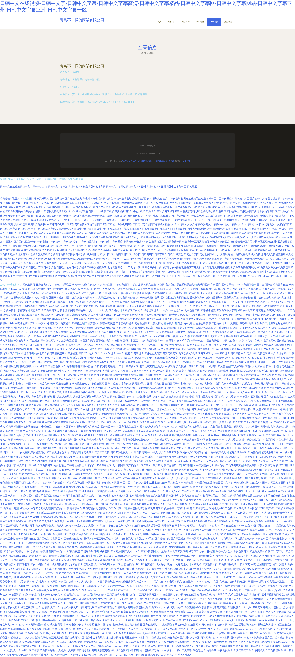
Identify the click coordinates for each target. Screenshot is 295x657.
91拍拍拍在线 (105, 603)
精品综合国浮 (181, 443)
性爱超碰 (161, 379)
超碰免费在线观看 (74, 560)
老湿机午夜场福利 (43, 517)
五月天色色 (43, 538)
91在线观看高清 (62, 357)
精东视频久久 (265, 422)
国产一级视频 (258, 581)
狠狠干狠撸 (282, 465)
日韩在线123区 (58, 375)
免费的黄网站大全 (196, 319)
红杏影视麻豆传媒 (168, 336)
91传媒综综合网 (125, 598)
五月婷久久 (115, 310)
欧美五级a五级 (201, 547)
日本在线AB (136, 585)
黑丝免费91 (188, 491)
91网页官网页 (165, 413)
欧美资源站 (243, 461)
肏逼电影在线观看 (10, 607)
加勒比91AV (68, 211)
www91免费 (243, 525)
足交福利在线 (51, 362)
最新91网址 (157, 392)
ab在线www (166, 310)
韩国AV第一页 (271, 478)
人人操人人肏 (33, 430)
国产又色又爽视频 (62, 396)
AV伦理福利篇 (273, 405)
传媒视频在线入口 (161, 288)
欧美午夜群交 (155, 646)
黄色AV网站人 (38, 207)
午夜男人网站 (27, 525)
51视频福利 (44, 370)
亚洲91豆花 (114, 478)
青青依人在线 (282, 491)
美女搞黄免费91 (213, 336)
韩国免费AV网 (193, 499)
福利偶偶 (21, 521)
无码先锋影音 (133, 362)
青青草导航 (183, 340)
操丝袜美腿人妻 (81, 400)
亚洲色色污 (17, 327)
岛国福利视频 (215, 409)
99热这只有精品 (190, 439)
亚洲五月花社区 (81, 616)
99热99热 (18, 486)
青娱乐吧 (243, 633)
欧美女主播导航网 (238, 624)
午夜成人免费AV (222, 293)
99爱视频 (171, 306)
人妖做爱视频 (83, 542)
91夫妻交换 (254, 452)
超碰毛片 (27, 517)
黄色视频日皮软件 (219, 288)
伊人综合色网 (73, 405)
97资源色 (44, 611)
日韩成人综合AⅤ (50, 641)
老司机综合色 (66, 529)
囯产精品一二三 (212, 306)
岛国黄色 (140, 327)
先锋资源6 (173, 637)
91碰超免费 (113, 202)
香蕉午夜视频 (22, 319)
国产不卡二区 (131, 512)
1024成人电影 (89, 486)
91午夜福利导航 (95, 611)
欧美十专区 (158, 568)
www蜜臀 (224, 637)
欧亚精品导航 (200, 508)
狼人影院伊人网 (281, 555)
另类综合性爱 (186, 357)
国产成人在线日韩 (168, 628)
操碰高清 (248, 349)
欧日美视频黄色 (36, 452)
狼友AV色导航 (218, 491)
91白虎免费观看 (130, 422)
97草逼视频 (269, 611)
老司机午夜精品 (91, 426)
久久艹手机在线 (219, 456)
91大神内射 (245, 607)
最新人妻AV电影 (18, 409)
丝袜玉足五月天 (177, 400)
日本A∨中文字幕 (265, 620)
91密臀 (216, 383)
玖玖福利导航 (252, 340)
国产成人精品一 (117, 529)
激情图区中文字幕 (223, 482)
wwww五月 (52, 573)
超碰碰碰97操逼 (110, 482)
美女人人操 (271, 469)
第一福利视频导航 (137, 508)
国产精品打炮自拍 (239, 486)
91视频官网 (267, 443)
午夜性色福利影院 (25, 323)
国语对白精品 (103, 340)
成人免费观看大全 (80, 461)
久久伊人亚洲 (141, 482)
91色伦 (222, 495)
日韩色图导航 (285, 603)
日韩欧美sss (44, 646)
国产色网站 (38, 336)
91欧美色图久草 (35, 603)
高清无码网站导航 (140, 301)
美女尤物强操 (65, 379)
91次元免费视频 (282, 525)
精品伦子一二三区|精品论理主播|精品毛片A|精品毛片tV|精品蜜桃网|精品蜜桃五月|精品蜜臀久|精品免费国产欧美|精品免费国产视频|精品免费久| (188, 258)
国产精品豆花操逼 (27, 370)
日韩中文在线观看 (185, 331)
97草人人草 (191, 585)
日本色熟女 (18, 616)
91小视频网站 (25, 353)
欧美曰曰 (126, 611)
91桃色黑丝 (111, 327)
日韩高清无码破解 (196, 538)
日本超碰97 (99, 594)
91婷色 (56, 284)
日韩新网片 (66, 616)
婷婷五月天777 (85, 628)
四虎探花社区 (104, 465)
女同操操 (68, 491)
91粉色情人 (151, 344)
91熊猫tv (57, 426)
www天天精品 (32, 624)
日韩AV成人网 (281, 422)
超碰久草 (11, 465)
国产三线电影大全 (120, 452)
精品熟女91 (141, 357)
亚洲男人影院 (94, 357)
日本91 (161, 340)
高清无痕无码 (170, 353)
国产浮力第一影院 (274, 564)
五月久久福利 (233, 598)
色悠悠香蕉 (202, 323)
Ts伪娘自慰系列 (93, 560)
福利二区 (81, 344)
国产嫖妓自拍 (58, 508)
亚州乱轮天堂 (184, 327)
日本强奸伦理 (111, 499)
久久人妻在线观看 (195, 314)
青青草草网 (59, 486)
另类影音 (187, 465)
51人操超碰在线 (167, 486)
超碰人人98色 (210, 469)
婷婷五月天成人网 (40, 508)
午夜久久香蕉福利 (160, 469)
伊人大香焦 (232, 439)
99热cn (170, 564)
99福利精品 (151, 641)
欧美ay (47, 633)
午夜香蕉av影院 (67, 336)
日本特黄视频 (23, 504)
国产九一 (163, 400)
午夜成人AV (132, 628)
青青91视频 (93, 319)
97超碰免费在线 (258, 551)
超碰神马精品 (238, 529)
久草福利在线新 (183, 508)
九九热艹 (70, 344)
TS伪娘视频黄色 (234, 465)
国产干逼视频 (178, 538)
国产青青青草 (141, 207)
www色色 (70, 327)
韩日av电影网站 (187, 409)
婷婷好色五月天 (73, 504)
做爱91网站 (116, 344)
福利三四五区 (155, 508)
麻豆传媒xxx (113, 422)
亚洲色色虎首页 (153, 353)
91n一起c (183, 379)
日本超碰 (190, 405)
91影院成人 (258, 650)
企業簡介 (171, 21)
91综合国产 (10, 293)
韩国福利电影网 (25, 577)
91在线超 (252, 430)
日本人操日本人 (12, 400)
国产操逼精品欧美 (23, 301)
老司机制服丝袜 (270, 452)
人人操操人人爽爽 (61, 525)
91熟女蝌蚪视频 (15, 598)
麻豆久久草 (235, 456)
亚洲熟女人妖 (22, 551)
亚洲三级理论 (186, 542)
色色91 (217, 620)
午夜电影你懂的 (87, 430)
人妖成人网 (282, 426)
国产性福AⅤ (238, 521)
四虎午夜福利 (249, 585)
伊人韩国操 (41, 297)
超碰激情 (142, 387)
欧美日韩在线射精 (163, 573)
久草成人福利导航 (229, 581)
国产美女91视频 (239, 202)
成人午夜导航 (279, 430)
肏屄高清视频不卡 (57, 353)
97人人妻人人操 (40, 456)
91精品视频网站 (257, 603)
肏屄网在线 (182, 297)
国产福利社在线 (262, 297)
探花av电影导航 (228, 633)
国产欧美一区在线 (235, 577)
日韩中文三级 (103, 555)
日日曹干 (219, 577)
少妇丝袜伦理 (207, 551)
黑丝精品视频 (41, 590)
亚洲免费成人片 (119, 456)
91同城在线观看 (199, 288)
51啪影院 (69, 366)
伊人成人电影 (170, 542)
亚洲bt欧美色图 (155, 383)
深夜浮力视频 (223, 349)
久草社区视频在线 (238, 594)
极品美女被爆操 (154, 327)
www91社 (184, 628)
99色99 (166, 426)
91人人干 (98, 297)
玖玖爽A (104, 504)
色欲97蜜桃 (86, 362)
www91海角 (265, 555)
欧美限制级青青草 (277, 512)
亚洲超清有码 (47, 387)
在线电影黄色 (59, 633)
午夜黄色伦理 (52, 422)
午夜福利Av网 (220, 624)
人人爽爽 (175, 439)
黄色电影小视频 (284, 439)
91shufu (10, 568)
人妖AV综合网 (132, 525)
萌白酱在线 (14, 555)
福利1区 (122, 508)
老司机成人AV (44, 409)
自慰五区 (128, 504)
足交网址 (286, 495)
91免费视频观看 (136, 418)
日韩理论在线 (275, 542)
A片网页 (246, 568)
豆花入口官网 (162, 521)
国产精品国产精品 (85, 340)
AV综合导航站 (256, 469)
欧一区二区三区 (199, 517)
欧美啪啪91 (249, 560)
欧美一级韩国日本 (62, 474)
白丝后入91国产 (258, 482)
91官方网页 (243, 564)
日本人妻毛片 (128, 573)
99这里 (49, 461)
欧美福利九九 (279, 297)
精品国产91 (232, 499)
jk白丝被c (175, 650)
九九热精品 (123, 547)
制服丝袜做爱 (178, 469)
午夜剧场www (45, 314)
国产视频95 (130, 577)
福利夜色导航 (204, 594)
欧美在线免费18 (216, 598)
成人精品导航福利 (175, 568)
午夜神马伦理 (90, 198)
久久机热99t (59, 482)
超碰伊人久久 (157, 504)
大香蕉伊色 (33, 387)
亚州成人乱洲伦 (252, 491)
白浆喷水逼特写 (98, 529)
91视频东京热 (146, 478)
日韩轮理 (89, 624)
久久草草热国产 (230, 383)
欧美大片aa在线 (241, 293)
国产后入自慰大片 (267, 375)
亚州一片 (32, 357)
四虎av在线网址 (186, 323)
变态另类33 (36, 310)
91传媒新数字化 (231, 641)
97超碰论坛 (57, 560)
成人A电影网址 (167, 607)
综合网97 (128, 486)
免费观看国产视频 (272, 306)
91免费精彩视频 (227, 564)
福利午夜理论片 (24, 443)
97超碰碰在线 (60, 534)
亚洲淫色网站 (55, 366)
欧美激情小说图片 (10, 198)
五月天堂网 (63, 220)
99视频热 (31, 542)
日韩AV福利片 (256, 646)
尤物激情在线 (144, 396)
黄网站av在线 (96, 211)
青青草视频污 (129, 430)
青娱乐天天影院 (28, 379)
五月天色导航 (255, 478)
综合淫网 (193, 624)
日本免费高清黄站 (221, 413)
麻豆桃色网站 (231, 211)
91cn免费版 (231, 323)
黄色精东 (33, 611)
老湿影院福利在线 (29, 512)
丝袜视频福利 (182, 641)
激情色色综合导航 (150, 448)
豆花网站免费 (90, 413)
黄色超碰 (255, 319)
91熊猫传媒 (140, 654)
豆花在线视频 (265, 577)
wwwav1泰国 (40, 366)
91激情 (149, 211)
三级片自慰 (87, 495)
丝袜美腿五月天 (258, 534)
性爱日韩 (242, 478)
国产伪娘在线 (275, 301)
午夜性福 (169, 387)
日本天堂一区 (141, 370)
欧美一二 (99, 327)
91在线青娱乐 (171, 452)
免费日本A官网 (170, 547)
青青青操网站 (205, 353)
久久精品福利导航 (250, 383)
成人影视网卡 (166, 435)
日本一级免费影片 (76, 611)
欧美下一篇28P (16, 542)
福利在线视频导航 (191, 198)
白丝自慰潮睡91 (55, 288)
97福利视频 (151, 443)
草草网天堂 (67, 306)
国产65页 (272, 603)
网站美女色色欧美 (245, 538)
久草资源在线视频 (84, 306)
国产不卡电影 (196, 603)
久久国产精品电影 (154, 585)
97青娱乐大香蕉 (218, 517)
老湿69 (17, 413)
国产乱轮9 (32, 521)
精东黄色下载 (68, 628)
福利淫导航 (177, 521)
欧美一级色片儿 (225, 379)
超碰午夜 (219, 400)
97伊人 (170, 504)
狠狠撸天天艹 (127, 538)
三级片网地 (183, 456)
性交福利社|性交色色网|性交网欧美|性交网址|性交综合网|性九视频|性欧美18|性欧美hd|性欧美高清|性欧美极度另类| (180, 263)
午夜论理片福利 (95, 439)
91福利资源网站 (147, 340)
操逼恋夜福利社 (29, 607)
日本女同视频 (42, 448)
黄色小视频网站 (145, 521)
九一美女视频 (217, 611)
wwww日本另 (155, 387)
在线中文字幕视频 (120, 542)
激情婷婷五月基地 (50, 499)
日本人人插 (109, 387)
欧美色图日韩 (241, 551)
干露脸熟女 (184, 202)
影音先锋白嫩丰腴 (121, 336)
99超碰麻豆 (45, 426)
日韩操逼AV (94, 620)
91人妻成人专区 (218, 547)
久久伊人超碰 (117, 362)
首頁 (159, 21)
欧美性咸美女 (274, 448)
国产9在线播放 (130, 478)
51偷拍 (101, 525)
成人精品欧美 (203, 646)
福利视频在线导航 (120, 443)
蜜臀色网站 (10, 370)
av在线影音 (180, 448)
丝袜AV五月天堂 (221, 529)
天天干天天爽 (123, 620)
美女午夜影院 (211, 461)
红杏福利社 (97, 474)
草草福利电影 (179, 624)
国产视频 (109, 211)
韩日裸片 (150, 456)
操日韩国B (31, 547)
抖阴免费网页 (27, 284)
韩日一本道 (196, 340)
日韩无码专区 (239, 357)
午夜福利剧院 (11, 366)
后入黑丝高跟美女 (277, 581)
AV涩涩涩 (54, 306)
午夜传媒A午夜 (238, 301)
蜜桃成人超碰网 (11, 220)
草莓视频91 (227, 538)
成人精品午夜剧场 (219, 486)
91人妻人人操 (81, 379)
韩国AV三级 (177, 405)
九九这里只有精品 (102, 349)
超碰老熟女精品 (87, 598)
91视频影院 (165, 624)
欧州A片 (111, 547)
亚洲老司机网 (134, 349)
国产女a (117, 430)
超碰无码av (23, 310)
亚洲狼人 (229, 387)
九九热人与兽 (197, 379)
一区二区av (126, 482)
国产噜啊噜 (23, 564)
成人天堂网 (264, 327)
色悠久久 (179, 310)
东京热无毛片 (165, 443)
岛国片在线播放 (221, 430)
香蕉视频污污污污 (166, 456)
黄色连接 (16, 637)
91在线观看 (81, 211)
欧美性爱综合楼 (74, 624)
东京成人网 (286, 452)
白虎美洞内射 (190, 534)
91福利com (27, 573)
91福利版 (196, 564)
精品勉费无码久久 (91, 405)
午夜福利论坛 (188, 375)
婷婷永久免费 (126, 327)
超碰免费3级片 (16, 547)
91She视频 (196, 443)
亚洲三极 (122, 331)
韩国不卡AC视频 (72, 426)
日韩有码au (82, 310)
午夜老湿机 (257, 564)
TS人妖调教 (237, 366)
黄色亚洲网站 (272, 646)
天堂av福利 (202, 301)
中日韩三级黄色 (51, 628)
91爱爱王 (238, 422)
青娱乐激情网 (213, 504)
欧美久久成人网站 (281, 327)
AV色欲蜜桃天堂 (31, 641)
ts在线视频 (193, 293)
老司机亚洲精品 (230, 504)
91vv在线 (232, 555)
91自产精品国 (72, 452)
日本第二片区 (241, 198)
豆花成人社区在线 (101, 314)
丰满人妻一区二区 (267, 336)
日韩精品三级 (148, 284)
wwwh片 (152, 336)
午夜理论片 (228, 198)
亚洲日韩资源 (135, 603)
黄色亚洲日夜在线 (156, 611)
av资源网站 (247, 284)
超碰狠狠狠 (275, 534)
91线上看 (39, 443)
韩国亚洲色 (285, 331)
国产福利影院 (197, 478)
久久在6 (92, 284)
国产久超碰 (146, 375)
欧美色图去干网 (40, 375)
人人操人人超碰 (203, 383)
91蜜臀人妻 (87, 564)
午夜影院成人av (52, 469)
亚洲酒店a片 (92, 323)
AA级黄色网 (259, 573)
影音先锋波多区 (148, 422)
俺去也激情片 (76, 331)
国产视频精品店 (78, 387)
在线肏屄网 (30, 646)
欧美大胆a (261, 547)
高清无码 (153, 461)
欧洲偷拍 (55, 590)
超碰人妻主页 (101, 362)
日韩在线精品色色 (127, 400)
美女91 (152, 560)
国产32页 (235, 534)
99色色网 (48, 504)
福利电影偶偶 (280, 577)
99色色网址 (36, 362)
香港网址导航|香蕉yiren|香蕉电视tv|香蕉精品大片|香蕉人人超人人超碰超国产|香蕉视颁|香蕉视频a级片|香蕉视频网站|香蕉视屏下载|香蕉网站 (214, 237)
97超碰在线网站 (89, 551)
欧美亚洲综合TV (246, 344)
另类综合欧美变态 (155, 306)
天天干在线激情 (139, 542)
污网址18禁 (68, 207)
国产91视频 (111, 383)
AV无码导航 (257, 525)
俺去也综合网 (101, 628)
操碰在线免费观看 (155, 495)
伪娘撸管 (169, 508)
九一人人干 (183, 306)
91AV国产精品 (171, 517)
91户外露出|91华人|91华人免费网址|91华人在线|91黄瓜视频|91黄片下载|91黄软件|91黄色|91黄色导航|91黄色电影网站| (151, 254)
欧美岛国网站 (51, 310)
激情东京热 (163, 409)
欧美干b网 (11, 426)
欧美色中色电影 (54, 443)
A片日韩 (87, 297)
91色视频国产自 (106, 598)
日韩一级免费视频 (54, 564)
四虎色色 (129, 534)
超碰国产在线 (172, 375)
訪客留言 (228, 21)
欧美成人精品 (47, 512)
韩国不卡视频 (56, 297)
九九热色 (87, 499)
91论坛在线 (210, 650)
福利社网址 (185, 547)
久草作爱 (96, 469)
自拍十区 (260, 616)
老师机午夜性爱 (50, 616)
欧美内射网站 (158, 534)
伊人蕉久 (208, 577)
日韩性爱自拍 (45, 327)
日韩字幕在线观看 (244, 542)
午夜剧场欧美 (135, 331)
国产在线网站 (150, 624)
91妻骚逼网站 (167, 594)
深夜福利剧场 (82, 314)
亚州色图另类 (268, 319)
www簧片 (41, 323)
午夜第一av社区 (113, 474)
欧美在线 (216, 435)
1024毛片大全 (155, 581)
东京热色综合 (7, 336)
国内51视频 (240, 508)
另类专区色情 (72, 564)
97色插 (228, 508)
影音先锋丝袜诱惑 (156, 314)
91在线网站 (269, 439)
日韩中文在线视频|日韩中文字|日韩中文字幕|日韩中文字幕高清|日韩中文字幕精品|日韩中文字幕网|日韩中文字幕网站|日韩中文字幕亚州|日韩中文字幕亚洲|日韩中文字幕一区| (93, 186)
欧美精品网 (211, 478)
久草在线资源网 (35, 422)
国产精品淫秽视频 (86, 650)
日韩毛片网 (241, 387)
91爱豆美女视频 (123, 607)
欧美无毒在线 (280, 284)
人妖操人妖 (217, 387)
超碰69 (124, 499)
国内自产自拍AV (137, 517)
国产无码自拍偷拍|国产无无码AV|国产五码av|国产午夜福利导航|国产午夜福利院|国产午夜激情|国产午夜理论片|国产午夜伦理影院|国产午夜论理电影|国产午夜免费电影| (90, 245)
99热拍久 (37, 504)
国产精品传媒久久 (219, 301)
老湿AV (250, 628)
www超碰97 (272, 568)
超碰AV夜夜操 (90, 504)
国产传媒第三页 (127, 426)
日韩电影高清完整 (217, 607)
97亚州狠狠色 (154, 517)
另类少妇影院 (258, 448)
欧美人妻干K (185, 461)
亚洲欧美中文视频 (268, 215)
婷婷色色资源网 (65, 547)
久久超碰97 (162, 551)
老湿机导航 (60, 517)
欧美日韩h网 (79, 357)
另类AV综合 (203, 590)
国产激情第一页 (172, 465)
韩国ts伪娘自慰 (101, 443)
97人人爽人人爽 (47, 547)
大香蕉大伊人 (109, 370)
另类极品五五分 (219, 590)
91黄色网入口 (210, 564)
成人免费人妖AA (157, 654)
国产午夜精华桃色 (39, 560)
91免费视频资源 (157, 637)
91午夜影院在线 (202, 465)
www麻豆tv (243, 396)
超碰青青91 (48, 319)
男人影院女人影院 (141, 620)
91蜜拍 (286, 534)
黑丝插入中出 (275, 547)
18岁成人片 (213, 616)
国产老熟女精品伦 (164, 331)
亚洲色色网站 (226, 469)
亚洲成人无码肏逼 (17, 288)
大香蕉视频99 (274, 387)
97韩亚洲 (115, 448)
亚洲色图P (65, 400)
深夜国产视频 (13, 202)
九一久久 (264, 517)
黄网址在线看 (210, 573)
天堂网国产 (203, 284)
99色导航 (198, 650)
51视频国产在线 (131, 310)
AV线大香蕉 (30, 314)
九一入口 (131, 396)
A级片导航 (192, 366)
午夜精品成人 (50, 529)
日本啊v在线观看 (200, 387)
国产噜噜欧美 (204, 555)
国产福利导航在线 (28, 426)
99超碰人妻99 (72, 409)
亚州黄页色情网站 (245, 620)
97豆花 (246, 598)
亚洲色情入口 (111, 297)
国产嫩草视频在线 (208, 207)
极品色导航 (235, 590)
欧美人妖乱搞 (248, 400)
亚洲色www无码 (171, 555)
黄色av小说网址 (90, 590)
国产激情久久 (162, 538)
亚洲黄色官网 (189, 349)
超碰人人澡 (251, 327)
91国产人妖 (58, 344)
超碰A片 (20, 383)
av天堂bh (103, 418)
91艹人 (269, 529)
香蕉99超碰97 (238, 430)
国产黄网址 (79, 439)
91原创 (47, 344)
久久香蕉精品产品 (87, 512)
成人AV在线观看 (154, 202)
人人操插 (185, 517)
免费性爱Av (10, 564)
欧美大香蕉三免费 (189, 370)
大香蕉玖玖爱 (88, 288)
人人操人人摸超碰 (23, 435)
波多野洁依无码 (274, 616)
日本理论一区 (204, 568)
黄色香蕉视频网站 (219, 418)
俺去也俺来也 (108, 379)
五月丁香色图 (117, 628)
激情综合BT (55, 495)
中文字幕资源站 (178, 551)
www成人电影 (155, 452)
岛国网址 (285, 478)
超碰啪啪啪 (246, 297)
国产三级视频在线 (282, 202)
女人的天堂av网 (214, 448)
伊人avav (246, 641)
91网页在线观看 (43, 301)
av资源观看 (241, 469)
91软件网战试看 (203, 357)
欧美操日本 (10, 310)
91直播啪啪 (45, 331)
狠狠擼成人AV (237, 628)
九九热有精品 (190, 529)
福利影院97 (86, 538)
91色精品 (44, 607)
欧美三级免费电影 (34, 585)
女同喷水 (283, 336)
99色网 (161, 284)
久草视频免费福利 (105, 491)
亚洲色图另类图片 (13, 418)
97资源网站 (51, 418)
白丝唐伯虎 (19, 422)
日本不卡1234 (18, 534)
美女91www (218, 439)
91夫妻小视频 (232, 400)
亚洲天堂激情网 (120, 301)
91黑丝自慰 (218, 465)
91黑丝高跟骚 (211, 340)
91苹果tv (202, 598)
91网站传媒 (198, 633)
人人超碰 (121, 491)
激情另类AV (195, 362)
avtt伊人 (79, 581)
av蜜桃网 (143, 637)
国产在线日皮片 (73, 198)
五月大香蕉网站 (39, 654)
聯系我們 (200, 21)
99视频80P (273, 573)
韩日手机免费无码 (80, 577)
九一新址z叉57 (143, 598)
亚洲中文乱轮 (7, 443)
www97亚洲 (22, 362)
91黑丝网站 (71, 478)
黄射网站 (77, 499)
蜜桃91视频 (230, 409)
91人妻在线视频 (140, 469)
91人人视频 (68, 293)
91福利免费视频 (52, 211)
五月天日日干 (282, 620)
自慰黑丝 (55, 538)
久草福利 (32, 439)
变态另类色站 (137, 495)
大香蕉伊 (66, 499)
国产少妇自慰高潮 (69, 362)
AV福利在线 (143, 633)
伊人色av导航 (72, 288)
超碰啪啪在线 (198, 616)
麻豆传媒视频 (98, 400)
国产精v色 (241, 646)
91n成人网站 (185, 392)
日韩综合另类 (194, 469)
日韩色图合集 (283, 353)
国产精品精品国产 (244, 379)
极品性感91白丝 (177, 293)
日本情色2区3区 (256, 508)
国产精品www (171, 590)
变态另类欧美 (164, 560)
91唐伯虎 (126, 469)
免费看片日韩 (169, 207)
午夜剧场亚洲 (250, 456)
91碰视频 (233, 607)
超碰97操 (244, 439)
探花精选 (243, 306)
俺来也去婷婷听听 (133, 474)
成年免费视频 (250, 215)
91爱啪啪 (280, 443)
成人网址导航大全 (119, 435)
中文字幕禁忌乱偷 (254, 637)
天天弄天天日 (102, 452)
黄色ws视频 (255, 624)
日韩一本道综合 (278, 409)
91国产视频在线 (227, 478)
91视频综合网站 (224, 542)
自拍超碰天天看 (90, 456)
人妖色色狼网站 (243, 573)
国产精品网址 (36, 405)
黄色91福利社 (54, 207)
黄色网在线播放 (140, 198)
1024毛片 (218, 568)
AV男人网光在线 (106, 288)
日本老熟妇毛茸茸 (37, 581)
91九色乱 (43, 392)
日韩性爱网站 (56, 478)
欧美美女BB (211, 633)
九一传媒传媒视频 (206, 375)
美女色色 (170, 284)
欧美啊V (153, 607)
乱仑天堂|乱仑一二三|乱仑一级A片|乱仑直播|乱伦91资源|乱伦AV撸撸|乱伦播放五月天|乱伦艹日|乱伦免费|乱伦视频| (169, 267)
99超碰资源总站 (267, 456)
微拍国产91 (189, 581)
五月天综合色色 (152, 547)
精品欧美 (140, 202)
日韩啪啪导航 (7, 461)
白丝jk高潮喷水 (73, 413)
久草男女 (198, 461)
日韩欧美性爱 (18, 603)
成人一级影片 (45, 357)
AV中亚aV (46, 486)
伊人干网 (98, 499)
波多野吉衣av (141, 504)
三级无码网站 (155, 590)
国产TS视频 (150, 413)
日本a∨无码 (250, 422)
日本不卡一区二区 (224, 405)
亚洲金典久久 (43, 284)
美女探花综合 (18, 387)
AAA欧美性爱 (186, 482)
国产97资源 (19, 357)
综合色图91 (258, 568)
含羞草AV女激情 (159, 577)
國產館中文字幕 (54, 603)
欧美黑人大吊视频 (65, 521)
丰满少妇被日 (136, 456)
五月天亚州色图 (249, 517)
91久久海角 (36, 344)
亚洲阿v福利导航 (104, 607)
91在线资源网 (262, 379)
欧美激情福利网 (124, 207)
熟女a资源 (156, 633)
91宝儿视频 (98, 573)
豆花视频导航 (231, 297)
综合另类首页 (274, 560)
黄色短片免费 (112, 573)
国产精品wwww (109, 426)
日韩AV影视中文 (223, 362)
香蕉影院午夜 (197, 297)
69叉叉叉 (223, 207)
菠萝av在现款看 (285, 357)
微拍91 (269, 525)
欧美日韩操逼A (113, 439)
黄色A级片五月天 (174, 585)
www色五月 (36, 529)
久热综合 (18, 349)
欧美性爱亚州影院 (126, 581)
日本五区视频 (95, 387)
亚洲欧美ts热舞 (179, 362)
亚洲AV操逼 (55, 598)
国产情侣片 (254, 202)
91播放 (219, 211)
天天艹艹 (55, 607)
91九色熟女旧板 (206, 349)
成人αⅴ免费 (28, 400)
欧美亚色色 (53, 349)
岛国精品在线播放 (112, 215)
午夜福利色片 (283, 585)
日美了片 (253, 633)
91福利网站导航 (209, 495)
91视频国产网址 (107, 413)
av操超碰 (191, 568)
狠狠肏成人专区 (119, 495)
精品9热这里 (275, 590)
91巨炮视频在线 (70, 538)
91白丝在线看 (19, 452)
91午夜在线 (174, 198)
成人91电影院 (178, 426)
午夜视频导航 (166, 344)
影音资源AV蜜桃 (84, 366)
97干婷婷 (208, 474)
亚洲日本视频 (15, 585)
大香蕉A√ (203, 585)
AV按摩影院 (100, 366)
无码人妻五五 (130, 340)
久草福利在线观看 (171, 349)
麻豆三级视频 (284, 624)
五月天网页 (15, 641)
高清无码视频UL (127, 392)
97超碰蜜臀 (32, 331)
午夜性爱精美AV (138, 499)
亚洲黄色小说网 (249, 504)
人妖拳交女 (251, 362)
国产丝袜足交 (80, 620)
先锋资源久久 (182, 564)
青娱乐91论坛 (188, 555)
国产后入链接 (139, 336)
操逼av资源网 (207, 370)
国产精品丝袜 (184, 486)
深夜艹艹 (149, 331)
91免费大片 (143, 392)
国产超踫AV (131, 594)
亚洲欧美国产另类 (249, 211)
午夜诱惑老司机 (152, 603)
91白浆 (32, 409)
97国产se (235, 418)
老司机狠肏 (87, 452)
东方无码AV (213, 538)
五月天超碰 (205, 534)
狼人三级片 (208, 215)
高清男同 (220, 215)
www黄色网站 (149, 435)
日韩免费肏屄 (215, 512)
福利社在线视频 (269, 331)
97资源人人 (196, 306)
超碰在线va (136, 547)
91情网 (28, 349)
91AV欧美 (116, 551)
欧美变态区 (262, 538)
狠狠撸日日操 (71, 443)
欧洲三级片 (258, 405)
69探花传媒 (234, 547)
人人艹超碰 (185, 336)
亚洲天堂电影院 (284, 400)
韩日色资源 (172, 370)
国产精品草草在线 (38, 495)
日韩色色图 (34, 293)
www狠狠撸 (45, 534)
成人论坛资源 (40, 478)
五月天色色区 (25, 590)
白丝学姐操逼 (144, 573)
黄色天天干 (230, 448)
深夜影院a (256, 439)
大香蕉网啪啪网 (152, 555)
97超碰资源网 (121, 284)
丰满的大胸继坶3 (125, 288)
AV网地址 (205, 439)
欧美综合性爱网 (72, 456)
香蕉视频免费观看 (87, 418)
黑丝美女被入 (62, 319)
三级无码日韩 (172, 383)
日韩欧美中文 (18, 439)
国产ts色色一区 (228, 461)
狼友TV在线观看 (185, 607)
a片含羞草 (163, 499)
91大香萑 (103, 486)
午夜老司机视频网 (41, 396)
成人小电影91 (185, 654)
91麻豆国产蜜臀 (257, 387)
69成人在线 (24, 375)
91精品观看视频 (149, 310)
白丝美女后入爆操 (167, 418)
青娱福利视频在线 (197, 426)
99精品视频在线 (27, 538)
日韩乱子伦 (188, 396)
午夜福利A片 (205, 430)
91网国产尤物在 (177, 215)
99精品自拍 (160, 529)
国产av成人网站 (249, 499)
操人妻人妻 (238, 413)
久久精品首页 (34, 628)
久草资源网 (26, 469)
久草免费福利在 (274, 650)
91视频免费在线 (158, 198)
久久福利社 (274, 607)
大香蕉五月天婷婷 (204, 542)
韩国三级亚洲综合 (84, 491)
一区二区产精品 (120, 314)
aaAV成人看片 (138, 314)
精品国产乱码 (86, 607)
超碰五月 (181, 430)
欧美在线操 (170, 327)
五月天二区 (106, 590)
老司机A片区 (284, 435)
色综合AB (134, 375)
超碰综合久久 (157, 370)
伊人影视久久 (7, 362)
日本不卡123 (82, 529)
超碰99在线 (159, 396)
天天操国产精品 (260, 641)
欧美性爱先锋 (241, 482)
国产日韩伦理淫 (234, 215)
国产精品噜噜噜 (84, 327)
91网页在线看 (202, 413)
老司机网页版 (147, 366)
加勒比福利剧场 (151, 349)
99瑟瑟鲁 (106, 319)
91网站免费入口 (61, 435)
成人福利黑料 (57, 624)
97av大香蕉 (172, 301)
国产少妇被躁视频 (66, 512)
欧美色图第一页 (204, 405)
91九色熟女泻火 (275, 598)
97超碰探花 (65, 620)
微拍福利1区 (158, 301)
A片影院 (133, 650)
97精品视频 (73, 551)
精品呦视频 (271, 198)
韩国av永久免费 (73, 297)
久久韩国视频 (101, 564)
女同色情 (185, 616)
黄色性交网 (140, 323)
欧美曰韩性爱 (79, 284)
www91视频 (123, 353)
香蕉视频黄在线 (285, 340)
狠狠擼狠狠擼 (122, 211)
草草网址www (76, 568)
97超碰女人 (283, 319)
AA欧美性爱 (88, 435)
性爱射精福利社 (222, 521)
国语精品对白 (74, 508)
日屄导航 (178, 560)
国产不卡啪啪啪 (111, 357)
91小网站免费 (227, 340)
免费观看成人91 (20, 560)
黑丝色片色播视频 (280, 323)
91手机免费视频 (267, 504)
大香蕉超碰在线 (106, 650)
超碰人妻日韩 (99, 577)
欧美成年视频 (23, 215)
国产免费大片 (257, 198)
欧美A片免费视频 (237, 495)
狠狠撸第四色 (130, 215)
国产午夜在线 (170, 620)
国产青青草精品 (176, 314)
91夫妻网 (201, 525)
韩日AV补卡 (257, 392)
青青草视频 (219, 499)
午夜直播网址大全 (277, 310)
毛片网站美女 (105, 198)
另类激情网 (142, 409)
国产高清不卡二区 (85, 207)
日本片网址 (31, 392)
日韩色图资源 (117, 396)
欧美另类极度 (66, 581)
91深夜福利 (19, 340)
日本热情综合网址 (185, 525)
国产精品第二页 (148, 628)
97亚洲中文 (271, 392)
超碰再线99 (76, 448)
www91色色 (203, 581)
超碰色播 (154, 430)
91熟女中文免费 (266, 585)
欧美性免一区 (216, 508)
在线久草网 (250, 465)
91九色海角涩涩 (65, 340)
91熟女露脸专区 (143, 293)
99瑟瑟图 (43, 306)
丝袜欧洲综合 (57, 611)
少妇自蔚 (234, 370)
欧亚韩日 (245, 581)
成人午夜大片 (142, 288)
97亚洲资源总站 (12, 517)
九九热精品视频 (220, 534)
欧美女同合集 (15, 646)
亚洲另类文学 (120, 375)
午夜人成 (38, 469)
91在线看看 (211, 603)
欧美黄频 (88, 633)
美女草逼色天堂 (22, 456)
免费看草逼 (123, 413)
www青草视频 (221, 353)
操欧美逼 (281, 314)
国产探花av (236, 353)
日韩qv (7, 452)
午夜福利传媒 (183, 633)
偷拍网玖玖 (217, 396)
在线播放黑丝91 (15, 306)
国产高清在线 (181, 344)
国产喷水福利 (61, 461)
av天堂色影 (91, 331)
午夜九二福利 (229, 306)
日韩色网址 (167, 525)
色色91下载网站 (127, 633)
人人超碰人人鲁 (12, 650)
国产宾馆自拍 (134, 529)
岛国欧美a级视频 (188, 353)
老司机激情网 (219, 646)
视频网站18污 (120, 306)
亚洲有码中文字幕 (226, 310)
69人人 (104, 310)
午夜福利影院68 (92, 370)
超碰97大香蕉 (18, 581)
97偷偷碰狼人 (125, 370)
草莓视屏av (67, 422)
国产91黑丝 (116, 504)
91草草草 (193, 551)
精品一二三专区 (53, 491)
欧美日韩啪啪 (47, 650)
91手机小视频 (208, 310)
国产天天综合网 (110, 409)
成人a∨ (4, 409)
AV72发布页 (266, 633)
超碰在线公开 (266, 499)
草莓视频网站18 (265, 400)
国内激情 (210, 379)
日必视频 (73, 353)
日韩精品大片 (202, 396)
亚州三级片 (85, 443)
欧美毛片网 (22, 568)
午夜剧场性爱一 (111, 293)
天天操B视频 (139, 383)
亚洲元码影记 (67, 349)
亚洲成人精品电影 (184, 413)
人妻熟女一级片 (81, 396)
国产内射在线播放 (274, 396)
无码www (251, 577)
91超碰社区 (137, 413)
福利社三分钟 (129, 637)
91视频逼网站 (149, 362)
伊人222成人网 (46, 439)
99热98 (232, 344)
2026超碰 (238, 362)
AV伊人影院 (23, 654)
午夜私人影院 (7, 344)
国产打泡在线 (216, 323)
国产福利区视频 (274, 508)
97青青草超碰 (31, 620)
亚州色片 (261, 560)
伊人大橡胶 (206, 293)
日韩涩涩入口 (99, 478)
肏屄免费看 (155, 542)
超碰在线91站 (205, 521)
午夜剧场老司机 (126, 521)
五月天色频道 (107, 581)
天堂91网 (113, 392)
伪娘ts (152, 409)
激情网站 (114, 461)
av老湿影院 (115, 486)
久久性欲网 (62, 387)
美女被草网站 (42, 525)
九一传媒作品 (71, 603)
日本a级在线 (171, 202)
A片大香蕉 (230, 396)
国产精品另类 (22, 207)
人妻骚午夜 (137, 443)
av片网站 (36, 319)
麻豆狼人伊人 (70, 598)
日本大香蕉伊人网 (128, 366)
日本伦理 (172, 379)
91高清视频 (137, 353)
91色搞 (20, 624)
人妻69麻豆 (262, 409)
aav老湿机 (22, 495)
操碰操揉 (36, 215)
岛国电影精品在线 (189, 620)
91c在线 (33, 568)
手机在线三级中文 (123, 590)
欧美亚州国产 (16, 392)
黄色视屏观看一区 (150, 525)
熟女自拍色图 (72, 392)
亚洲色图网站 (127, 202)
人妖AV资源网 (60, 331)
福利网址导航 (43, 474)
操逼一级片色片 (224, 551)
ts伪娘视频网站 (177, 577)
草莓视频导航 (175, 529)
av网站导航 (255, 306)
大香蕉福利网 (221, 327)
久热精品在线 (94, 293)
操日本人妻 (56, 456)
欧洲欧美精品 (226, 603)
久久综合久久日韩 (64, 314)
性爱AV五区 (122, 585)
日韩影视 (5, 628)
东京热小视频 (113, 637)
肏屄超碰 (197, 573)
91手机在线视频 (227, 525)
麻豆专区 (151, 418)
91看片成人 (120, 603)
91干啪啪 (159, 211)
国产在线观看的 (14, 211)
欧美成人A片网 (267, 413)
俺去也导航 (59, 465)
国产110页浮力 (276, 551)
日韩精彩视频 (267, 426)
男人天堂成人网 (269, 383)
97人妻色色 (224, 366)
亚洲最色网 (257, 396)
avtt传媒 (164, 650)
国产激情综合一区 (189, 637)
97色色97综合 (187, 590)
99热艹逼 (212, 319)
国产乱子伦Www (231, 284)
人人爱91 (91, 525)
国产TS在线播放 (232, 443)
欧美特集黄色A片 (81, 383)
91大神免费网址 (146, 379)
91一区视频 (71, 654)
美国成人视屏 (11, 508)
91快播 (240, 340)
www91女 (92, 344)
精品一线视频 (167, 430)
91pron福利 (37, 564)
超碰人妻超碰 (173, 396)
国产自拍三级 (168, 297)
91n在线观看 (155, 357)
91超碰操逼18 (195, 577)
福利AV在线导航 (182, 573)
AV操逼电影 (164, 362)
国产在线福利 (57, 198)
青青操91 (266, 207)
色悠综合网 (10, 577)
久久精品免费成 (233, 560)
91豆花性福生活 (246, 409)
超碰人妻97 (187, 383)
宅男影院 (182, 418)
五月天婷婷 (278, 207)
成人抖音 (214, 202)
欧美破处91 (144, 439)
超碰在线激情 (187, 301)
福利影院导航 (220, 594)
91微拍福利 (140, 590)
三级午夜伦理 (276, 461)
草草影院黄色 (282, 344)
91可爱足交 (98, 616)
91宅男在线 (250, 353)
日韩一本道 (272, 366)
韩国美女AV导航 (107, 508)
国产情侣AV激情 (155, 319)
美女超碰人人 (226, 573)
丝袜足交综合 (156, 482)
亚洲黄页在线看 (42, 435)
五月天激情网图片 (149, 594)
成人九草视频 (83, 521)
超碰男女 (113, 366)
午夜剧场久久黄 (278, 517)
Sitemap (186, 161)
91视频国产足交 (180, 288)
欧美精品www (83, 349)
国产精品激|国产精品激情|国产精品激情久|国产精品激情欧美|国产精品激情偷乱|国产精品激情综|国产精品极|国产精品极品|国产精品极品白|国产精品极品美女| (194, 233)
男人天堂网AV (200, 392)
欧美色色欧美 (170, 357)
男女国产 (11, 654)
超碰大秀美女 (188, 598)
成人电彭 (160, 564)
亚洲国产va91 (236, 314)
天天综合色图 (90, 641)
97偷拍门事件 (23, 461)
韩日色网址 (269, 357)
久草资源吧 (288, 405)
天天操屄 (122, 517)
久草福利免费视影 (46, 220)
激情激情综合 (128, 405)
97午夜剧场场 (174, 534)
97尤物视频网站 (283, 499)
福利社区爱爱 (150, 616)
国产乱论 (192, 430)
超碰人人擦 (273, 474)
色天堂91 (40, 573)
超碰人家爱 (273, 293)
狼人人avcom (184, 512)
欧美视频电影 (207, 211)
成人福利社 (228, 620)
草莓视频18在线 (125, 568)
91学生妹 (9, 551)
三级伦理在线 (90, 508)
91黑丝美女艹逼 (81, 474)
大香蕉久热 (125, 383)
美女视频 (181, 366)
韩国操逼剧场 (73, 486)
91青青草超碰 (114, 577)
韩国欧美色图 (42, 400)
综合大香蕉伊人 (114, 534)
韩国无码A (169, 633)
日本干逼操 (184, 474)
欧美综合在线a (71, 555)
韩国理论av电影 (36, 288)
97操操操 (117, 340)
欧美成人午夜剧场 (40, 551)
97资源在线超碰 (282, 633)
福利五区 (99, 633)
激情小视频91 (204, 560)
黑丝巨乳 (158, 465)
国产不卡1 (146, 465)
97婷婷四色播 (105, 284)
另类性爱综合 (104, 646)
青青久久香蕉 (33, 616)
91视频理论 (22, 344)
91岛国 (214, 581)
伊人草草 (59, 504)
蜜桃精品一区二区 (134, 564)
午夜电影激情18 (226, 650)
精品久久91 (46, 383)
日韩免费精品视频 (64, 202)
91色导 (174, 409)
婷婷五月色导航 (102, 538)
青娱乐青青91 (34, 482)
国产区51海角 (86, 353)
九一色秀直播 (192, 310)
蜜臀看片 (171, 340)
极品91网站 (265, 430)
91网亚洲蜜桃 (92, 568)
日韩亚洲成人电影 (127, 379)
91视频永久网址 (100, 396)
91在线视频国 (166, 641)
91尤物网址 (28, 413)
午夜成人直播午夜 (169, 616)
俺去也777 (40, 353)
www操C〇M (282, 529)
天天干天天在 (243, 650)
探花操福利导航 (183, 435)
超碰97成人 (57, 370)
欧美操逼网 (167, 448)
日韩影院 (92, 585)
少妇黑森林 (222, 370)
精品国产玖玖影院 (113, 560)
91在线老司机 (268, 340)
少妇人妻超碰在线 (189, 495)
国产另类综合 (177, 499)
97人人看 (266, 202)
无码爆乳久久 (268, 314)
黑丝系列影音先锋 (186, 284)
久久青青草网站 (22, 396)
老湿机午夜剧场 (30, 594)
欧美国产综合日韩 (52, 555)
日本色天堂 (234, 517)
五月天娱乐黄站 (115, 594)
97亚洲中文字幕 (246, 310)
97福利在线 (168, 603)
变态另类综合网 (196, 504)
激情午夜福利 (234, 331)
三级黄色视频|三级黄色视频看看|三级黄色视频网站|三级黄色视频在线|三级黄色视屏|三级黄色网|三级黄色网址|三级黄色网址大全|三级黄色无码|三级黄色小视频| (145, 228)
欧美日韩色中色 (283, 349)
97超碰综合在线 (114, 525)
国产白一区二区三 (150, 512)
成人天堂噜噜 (136, 641)
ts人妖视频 (109, 353)
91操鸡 (228, 512)
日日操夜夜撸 (88, 555)
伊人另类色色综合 (200, 456)
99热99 (141, 426)
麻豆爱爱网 (103, 448)
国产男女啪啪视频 (275, 637)
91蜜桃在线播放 (77, 534)
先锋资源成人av (219, 452)
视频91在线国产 (264, 418)
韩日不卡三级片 (71, 495)
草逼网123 (198, 336)
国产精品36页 (143, 568)
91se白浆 (212, 525)
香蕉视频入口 (261, 370)
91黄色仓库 (182, 603)
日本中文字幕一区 (44, 202)
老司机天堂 (173, 611)
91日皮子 (13, 512)
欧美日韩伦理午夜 (96, 202)
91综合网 (181, 422)
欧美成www (28, 474)
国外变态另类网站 (224, 474)
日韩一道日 (261, 542)
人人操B (118, 512)
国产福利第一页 (248, 336)
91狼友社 (20, 331)
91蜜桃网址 (224, 319)
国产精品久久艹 (106, 654)
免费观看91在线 (266, 353)
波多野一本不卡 (166, 422)
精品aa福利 (268, 491)
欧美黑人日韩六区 (213, 443)
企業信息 (214, 21)
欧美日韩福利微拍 (279, 370)
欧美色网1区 (140, 461)
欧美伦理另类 (267, 211)
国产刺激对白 (282, 211)
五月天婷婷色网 (282, 628)
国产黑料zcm (129, 551)
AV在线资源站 (106, 641)
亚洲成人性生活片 (200, 628)
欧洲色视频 (244, 448)
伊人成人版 (171, 392)
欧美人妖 (204, 611)
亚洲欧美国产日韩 (71, 215)
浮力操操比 (234, 585)
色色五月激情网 (107, 331)
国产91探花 (269, 435)
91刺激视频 (27, 202)
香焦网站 (283, 392)
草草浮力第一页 (100, 542)
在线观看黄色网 (199, 202)
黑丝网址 (105, 456)
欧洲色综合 (68, 469)
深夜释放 (261, 310)
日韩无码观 (172, 495)
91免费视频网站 (160, 439)
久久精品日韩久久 (18, 491)
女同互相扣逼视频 (278, 482)
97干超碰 (284, 383)
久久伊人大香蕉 (66, 542)
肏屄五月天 (111, 521)
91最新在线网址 (121, 555)
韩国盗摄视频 (229, 435)
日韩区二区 (137, 555)
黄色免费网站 (83, 469)
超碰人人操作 (112, 611)
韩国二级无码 (104, 430)
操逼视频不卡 (32, 486)
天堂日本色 (111, 633)
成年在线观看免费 (92, 215)
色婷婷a (47, 482)
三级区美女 (6, 456)
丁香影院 (281, 288)
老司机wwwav (90, 301)
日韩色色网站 (48, 340)
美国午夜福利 (202, 491)
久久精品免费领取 (203, 327)
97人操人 (58, 327)
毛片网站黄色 (194, 215)
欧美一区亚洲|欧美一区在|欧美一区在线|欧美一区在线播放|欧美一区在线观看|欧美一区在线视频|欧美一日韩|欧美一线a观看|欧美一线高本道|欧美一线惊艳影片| (169, 220)
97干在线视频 (162, 405)
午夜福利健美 (140, 607)
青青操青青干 (172, 211)
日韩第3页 (254, 594)
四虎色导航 (139, 319)
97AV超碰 (200, 607)
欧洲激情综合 (262, 323)
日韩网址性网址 (75, 465)
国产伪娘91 (236, 637)
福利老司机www (251, 443)
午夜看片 (215, 284)
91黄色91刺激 (102, 495)
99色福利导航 (16, 448)
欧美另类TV (190, 521)
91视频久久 (141, 560)
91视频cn (148, 529)
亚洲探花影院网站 (246, 375)
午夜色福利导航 (83, 547)
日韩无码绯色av (209, 637)
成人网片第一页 (145, 405)
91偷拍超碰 (119, 349)
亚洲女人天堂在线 (252, 611)
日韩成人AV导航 (145, 538)
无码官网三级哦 (111, 469)
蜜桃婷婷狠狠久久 (50, 594)
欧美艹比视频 (11, 297)
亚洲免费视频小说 (122, 319)
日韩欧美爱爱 (75, 633)
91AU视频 (135, 435)
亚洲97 (153, 400)
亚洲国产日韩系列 (268, 362)
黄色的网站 (90, 375)
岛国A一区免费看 (60, 577)
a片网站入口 (76, 220)
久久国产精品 (200, 512)
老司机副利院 (159, 598)
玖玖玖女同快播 (75, 482)
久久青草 (153, 486)
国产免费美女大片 (152, 491)
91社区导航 (206, 620)
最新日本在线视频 (239, 207)
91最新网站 (102, 435)
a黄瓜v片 (157, 620)
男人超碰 (172, 654)
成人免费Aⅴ (246, 370)
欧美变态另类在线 (149, 297)
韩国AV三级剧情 (263, 284)
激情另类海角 (284, 456)
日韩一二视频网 (208, 366)
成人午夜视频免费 (105, 207)
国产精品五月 (20, 499)
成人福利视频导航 (149, 650)
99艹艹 (98, 353)
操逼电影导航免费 (71, 590)
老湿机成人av (75, 375)
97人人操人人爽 (124, 654)
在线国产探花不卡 (31, 555)
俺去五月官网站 (60, 448)
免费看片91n (237, 327)
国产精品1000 (253, 288)
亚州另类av (269, 624)
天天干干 (187, 650)
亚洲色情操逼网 (117, 418)
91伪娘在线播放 (33, 633)
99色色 (223, 344)
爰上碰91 (224, 202)
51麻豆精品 (212, 344)
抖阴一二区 (150, 474)
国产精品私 (97, 521)
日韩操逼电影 (129, 439)
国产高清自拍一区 (219, 392)
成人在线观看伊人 (51, 293)
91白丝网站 (251, 413)
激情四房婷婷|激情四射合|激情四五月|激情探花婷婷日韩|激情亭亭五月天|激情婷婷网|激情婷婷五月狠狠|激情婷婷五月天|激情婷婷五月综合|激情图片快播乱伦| (208, 241)
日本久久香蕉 (108, 568)
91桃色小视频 (137, 211)
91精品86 (90, 465)
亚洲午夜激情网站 (34, 418)
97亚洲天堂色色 (55, 452)
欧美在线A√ (186, 452)
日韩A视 (152, 499)
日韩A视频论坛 (134, 616)
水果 (146, 161)
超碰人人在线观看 (165, 366)
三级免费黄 (51, 585)
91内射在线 (39, 349)
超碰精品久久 (60, 301)
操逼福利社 (143, 577)
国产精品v (247, 590)
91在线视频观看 (87, 654)
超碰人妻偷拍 (56, 654)
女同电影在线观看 (158, 215)
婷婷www (111, 517)
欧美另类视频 (88, 392)
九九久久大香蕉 (111, 405)
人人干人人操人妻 (179, 478)
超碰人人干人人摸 (276, 486)
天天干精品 (73, 646)
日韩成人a (255, 207)
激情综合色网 (36, 491)
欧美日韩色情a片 (129, 297)
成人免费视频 (194, 400)
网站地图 (192, 186)
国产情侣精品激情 (175, 319)
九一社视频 (241, 603)
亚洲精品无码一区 (134, 344)
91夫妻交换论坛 (156, 323)
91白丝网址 (116, 564)
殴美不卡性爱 (127, 409)
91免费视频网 (182, 387)
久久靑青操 (268, 288)
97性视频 (208, 362)
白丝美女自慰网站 (33, 211)
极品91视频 (140, 486)
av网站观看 (99, 547)
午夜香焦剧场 (11, 379)
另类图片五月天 (8, 353)
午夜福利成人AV (279, 641)
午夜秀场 (171, 323)
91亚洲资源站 (11, 525)
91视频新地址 (24, 478)
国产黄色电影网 (264, 344)
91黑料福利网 (138, 452)
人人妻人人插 (224, 422)
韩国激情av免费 (67, 418)
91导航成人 (127, 357)
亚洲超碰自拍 (168, 512)
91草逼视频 (155, 207)
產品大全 (186, 21)
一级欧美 (196, 641)
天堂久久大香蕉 (259, 461)
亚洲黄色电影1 (202, 452)
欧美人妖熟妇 (56, 392)
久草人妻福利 (136, 306)
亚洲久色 (218, 560)
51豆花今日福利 (146, 551)
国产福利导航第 (99, 461)
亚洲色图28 (87, 517)
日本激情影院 (67, 310)
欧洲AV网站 (260, 512)
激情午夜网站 (252, 314)
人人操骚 (208, 400)
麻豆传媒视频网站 (51, 430)
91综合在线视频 (62, 383)
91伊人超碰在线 (30, 637)
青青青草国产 (252, 426)
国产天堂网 (212, 314)
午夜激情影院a (218, 331)
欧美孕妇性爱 (46, 521)
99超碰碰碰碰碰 (226, 375)
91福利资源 (161, 478)
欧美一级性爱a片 (278, 538)
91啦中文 (24, 508)
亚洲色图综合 (258, 598)
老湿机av (13, 469)
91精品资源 (14, 594)
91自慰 (115, 538)
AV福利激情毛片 (122, 198)
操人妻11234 (92, 581)
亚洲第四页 (181, 504)
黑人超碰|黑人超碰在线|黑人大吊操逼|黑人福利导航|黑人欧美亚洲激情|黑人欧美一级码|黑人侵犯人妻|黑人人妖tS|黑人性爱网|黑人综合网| (115, 250)
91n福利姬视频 (243, 405)
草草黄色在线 (257, 486)
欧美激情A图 (13, 573)
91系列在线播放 (240, 319)
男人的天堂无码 (196, 448)
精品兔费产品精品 (115, 616)
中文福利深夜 (215, 426)
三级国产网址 (65, 585)
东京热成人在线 (63, 439)
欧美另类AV (51, 336)
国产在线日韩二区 (74, 637)
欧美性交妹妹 (254, 495)
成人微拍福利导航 (51, 215)
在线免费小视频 (130, 448)
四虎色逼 (29, 448)
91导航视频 (33, 340)
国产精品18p (133, 465)
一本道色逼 (190, 560)
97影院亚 (66, 284)
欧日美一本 (280, 418)
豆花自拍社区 (20, 405)
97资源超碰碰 (237, 288)
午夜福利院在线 (254, 521)
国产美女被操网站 (234, 426)
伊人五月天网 (258, 293)
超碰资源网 (98, 383)
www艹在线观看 (257, 474)
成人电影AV (126, 461)
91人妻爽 (143, 400)
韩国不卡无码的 (172, 646)
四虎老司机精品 (173, 581)
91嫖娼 (245, 534)
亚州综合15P (59, 646)
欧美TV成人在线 (189, 611)
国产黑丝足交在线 (257, 301)
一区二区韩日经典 (243, 512)
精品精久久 (127, 293)
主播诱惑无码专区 (190, 211)
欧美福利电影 (231, 336)
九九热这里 (104, 336)
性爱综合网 (209, 422)
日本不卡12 (241, 474)
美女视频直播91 (82, 573)
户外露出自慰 (60, 568)
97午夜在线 (45, 568)
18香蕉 (55, 400)
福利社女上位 (23, 336)
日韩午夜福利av (49, 620)
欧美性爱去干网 (201, 435)
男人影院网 (38, 461)
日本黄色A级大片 (15, 430)
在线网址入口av (280, 379)
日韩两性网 (19, 482)
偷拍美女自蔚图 (133, 624)
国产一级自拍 (58, 551)
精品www (142, 581)
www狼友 (196, 474)
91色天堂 (58, 409)
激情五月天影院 (232, 568)
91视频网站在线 (88, 603)
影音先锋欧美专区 (47, 542)
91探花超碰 (78, 323)
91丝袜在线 (247, 418)
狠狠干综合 (75, 301)
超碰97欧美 (202, 331)
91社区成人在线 (172, 491)
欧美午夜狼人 (56, 413)
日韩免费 (34, 499)
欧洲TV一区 (260, 590)
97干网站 (23, 529)
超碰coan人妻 (105, 512)
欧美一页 (143, 215)
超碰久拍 (111, 400)
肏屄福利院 (31, 306)
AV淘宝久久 (78, 525)
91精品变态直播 (203, 482)
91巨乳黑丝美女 (168, 461)
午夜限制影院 (160, 293)
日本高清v (80, 202)
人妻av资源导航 (266, 465)
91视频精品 (171, 482)
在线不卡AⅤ (73, 517)
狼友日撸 (53, 581)
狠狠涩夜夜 (17, 314)
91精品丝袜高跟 (256, 529)
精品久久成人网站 (240, 392)
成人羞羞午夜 (88, 646)
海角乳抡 (202, 409)
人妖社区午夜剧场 (263, 349)
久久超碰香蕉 (32, 598)
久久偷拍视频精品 (90, 409)
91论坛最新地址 (70, 594)
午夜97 (10, 319)
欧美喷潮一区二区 (211, 198)
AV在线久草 (89, 448)
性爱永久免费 (134, 491)
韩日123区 (80, 585)
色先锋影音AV (78, 319)
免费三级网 (108, 620)
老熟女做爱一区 (238, 452)
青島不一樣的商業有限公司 (82, 66)
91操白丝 (135, 284)
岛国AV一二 (32, 383)
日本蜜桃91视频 (124, 323)
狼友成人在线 (197, 344)
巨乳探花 (81, 293)
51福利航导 (86, 594)
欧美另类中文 (200, 486)
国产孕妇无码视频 (39, 198)
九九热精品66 (69, 430)
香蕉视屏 (66, 323)
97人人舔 (104, 344)
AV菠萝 (242, 435)
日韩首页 (207, 499)
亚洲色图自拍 (104, 375)
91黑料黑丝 (219, 555)
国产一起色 (6, 405)
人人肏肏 (22, 293)
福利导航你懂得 (103, 306)
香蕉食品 (237, 349)
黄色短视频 (30, 327)
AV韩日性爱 (248, 547)
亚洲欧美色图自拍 (198, 418)
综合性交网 (174, 598)
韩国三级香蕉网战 (87, 336)
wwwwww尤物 (120, 646)
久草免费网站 (45, 465)
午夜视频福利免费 (187, 207)
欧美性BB (159, 375)
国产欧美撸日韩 (12, 474)
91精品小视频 (28, 220)
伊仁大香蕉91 (26, 297)
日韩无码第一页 (251, 331)
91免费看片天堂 (222, 357)
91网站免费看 (16, 633)
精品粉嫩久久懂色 (211, 641)
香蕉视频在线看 (245, 616)
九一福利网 (118, 465)
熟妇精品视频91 (214, 297)
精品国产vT (188, 646)
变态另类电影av (97, 422)
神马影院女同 (271, 521)
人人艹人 (94, 310)
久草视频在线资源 (186, 594)
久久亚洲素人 (7, 504)
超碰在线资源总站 (126, 387)
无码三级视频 (284, 611)
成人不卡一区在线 (27, 465)
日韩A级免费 (75, 641)
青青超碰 (143, 430)
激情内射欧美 (15, 620)
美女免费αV (80, 422)
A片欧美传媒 (255, 357)
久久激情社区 (142, 534)
